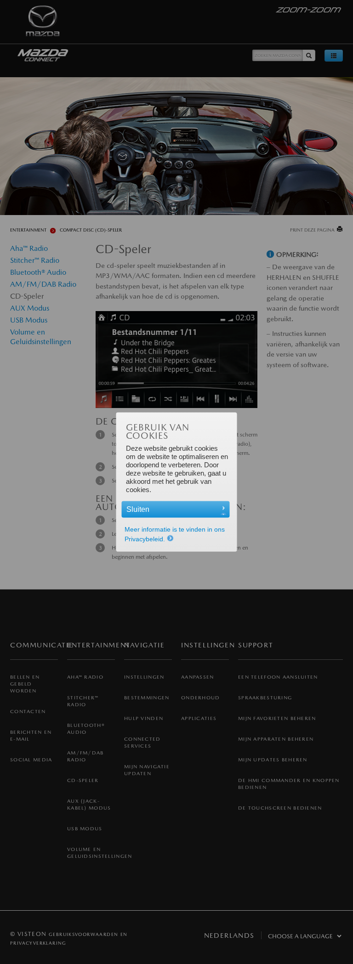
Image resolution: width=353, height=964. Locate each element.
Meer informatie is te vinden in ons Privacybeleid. (175, 534)
